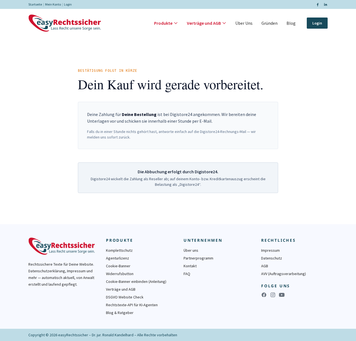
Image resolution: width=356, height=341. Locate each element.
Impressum (270, 250)
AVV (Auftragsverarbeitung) (283, 273)
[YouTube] (282, 295)
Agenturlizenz (117, 258)
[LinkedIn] (325, 4)
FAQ (187, 273)
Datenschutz (271, 258)
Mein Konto (53, 4)
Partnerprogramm (198, 258)
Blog (291, 23)
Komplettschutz (119, 250)
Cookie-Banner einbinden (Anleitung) (136, 281)
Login (68, 4)
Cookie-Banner (118, 265)
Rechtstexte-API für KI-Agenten (132, 304)
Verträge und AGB (204, 23)
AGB (264, 265)
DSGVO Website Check (125, 297)
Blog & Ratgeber (120, 312)
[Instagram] (273, 295)
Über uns (191, 250)
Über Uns (244, 23)
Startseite (35, 4)
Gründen (269, 23)
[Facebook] (317, 4)
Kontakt (190, 265)
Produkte (163, 23)
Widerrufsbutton (120, 273)
